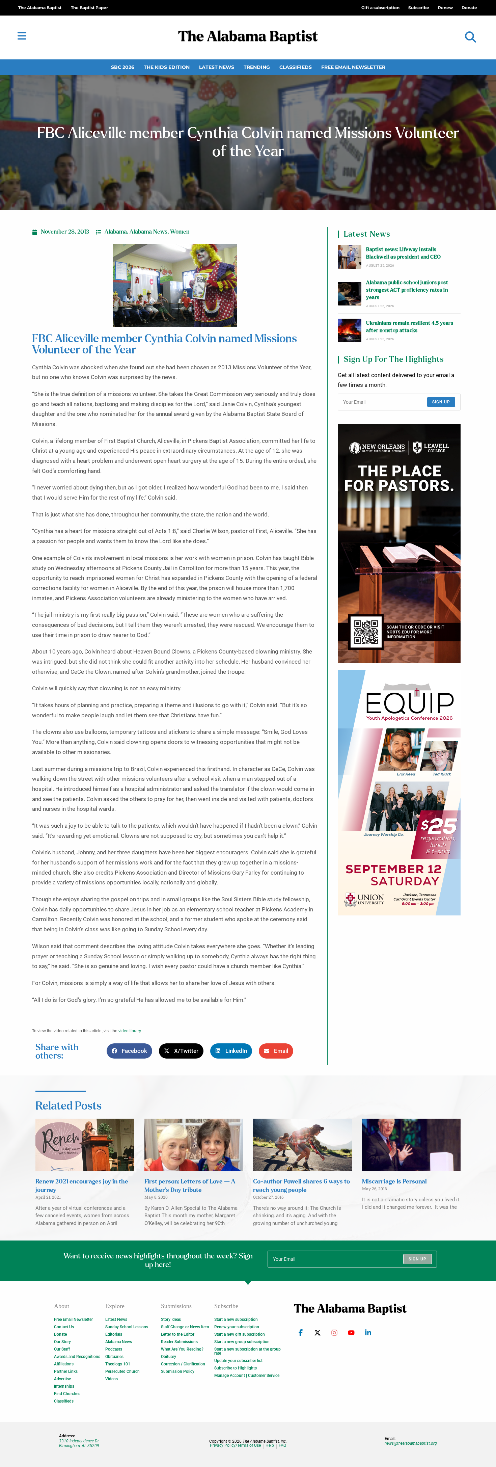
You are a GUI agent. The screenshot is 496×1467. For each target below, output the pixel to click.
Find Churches (67, 1393)
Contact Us (64, 1327)
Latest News (216, 67)
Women (180, 232)
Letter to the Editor (177, 1334)
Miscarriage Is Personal (394, 1182)
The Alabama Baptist (39, 7)
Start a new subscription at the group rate (247, 1351)
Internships (64, 1386)
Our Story (62, 1341)
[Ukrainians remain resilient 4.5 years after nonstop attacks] (349, 330)
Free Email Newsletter (353, 67)
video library (129, 1031)
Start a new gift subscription (239, 1334)
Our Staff (62, 1349)
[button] (470, 37)
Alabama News (148, 232)
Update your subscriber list (238, 1360)
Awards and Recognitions (77, 1356)
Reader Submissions (179, 1341)
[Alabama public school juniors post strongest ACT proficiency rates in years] (349, 293)
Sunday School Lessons (126, 1327)
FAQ (282, 1445)
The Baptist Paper (89, 7)
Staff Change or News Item (185, 1327)
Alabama (116, 232)
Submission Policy (177, 1371)
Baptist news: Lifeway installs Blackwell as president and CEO (403, 253)
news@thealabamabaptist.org (411, 1443)
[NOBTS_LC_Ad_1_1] (399, 543)
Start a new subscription (236, 1319)
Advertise (62, 1379)
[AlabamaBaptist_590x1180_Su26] (399, 792)
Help (270, 1445)
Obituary (168, 1356)
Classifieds (295, 67)
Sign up (441, 402)
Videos (111, 1379)
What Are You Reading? (182, 1349)
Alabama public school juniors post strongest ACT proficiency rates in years (407, 290)
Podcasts (113, 1349)
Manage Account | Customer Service (246, 1375)
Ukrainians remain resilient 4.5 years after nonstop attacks (409, 327)
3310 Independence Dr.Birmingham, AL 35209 (79, 1443)
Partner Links (66, 1371)
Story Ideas (171, 1319)
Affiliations (64, 1364)
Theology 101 (117, 1364)
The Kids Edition (167, 67)
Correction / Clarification (183, 1364)
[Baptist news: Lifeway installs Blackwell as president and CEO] (349, 257)
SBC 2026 (122, 67)
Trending (257, 67)
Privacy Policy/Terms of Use (235, 1445)
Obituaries (114, 1356)
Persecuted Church (122, 1371)
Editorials (113, 1334)
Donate (60, 1334)
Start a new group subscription (242, 1341)
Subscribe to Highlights (235, 1368)
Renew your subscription (236, 1327)
